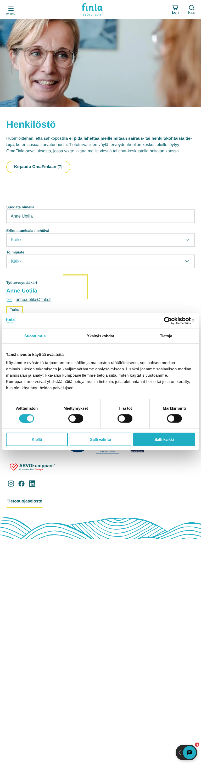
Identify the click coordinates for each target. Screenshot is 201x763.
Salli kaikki (164, 439)
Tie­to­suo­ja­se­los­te (24, 501)
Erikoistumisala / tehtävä (27, 231)
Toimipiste (15, 252)
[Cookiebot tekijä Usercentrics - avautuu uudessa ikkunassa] (172, 320)
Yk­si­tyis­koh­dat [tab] (100, 335)
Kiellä (37, 439)
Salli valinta (100, 439)
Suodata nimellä (20, 207)
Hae (191, 12)
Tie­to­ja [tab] (166, 335)
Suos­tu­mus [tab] (35, 335)
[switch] (75, 418)
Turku (14, 309)
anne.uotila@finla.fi (33, 299)
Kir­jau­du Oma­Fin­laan (35, 167)
